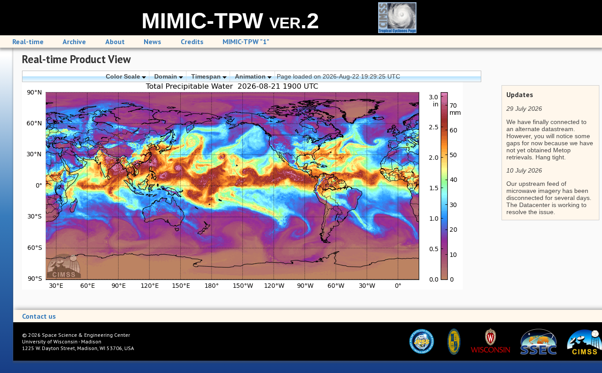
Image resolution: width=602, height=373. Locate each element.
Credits (192, 41)
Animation (251, 76)
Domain (166, 76)
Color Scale (124, 76)
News (152, 41)
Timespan (207, 76)
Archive (74, 41)
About (115, 41)
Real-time (28, 41)
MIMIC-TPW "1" (246, 41)
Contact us (39, 316)
